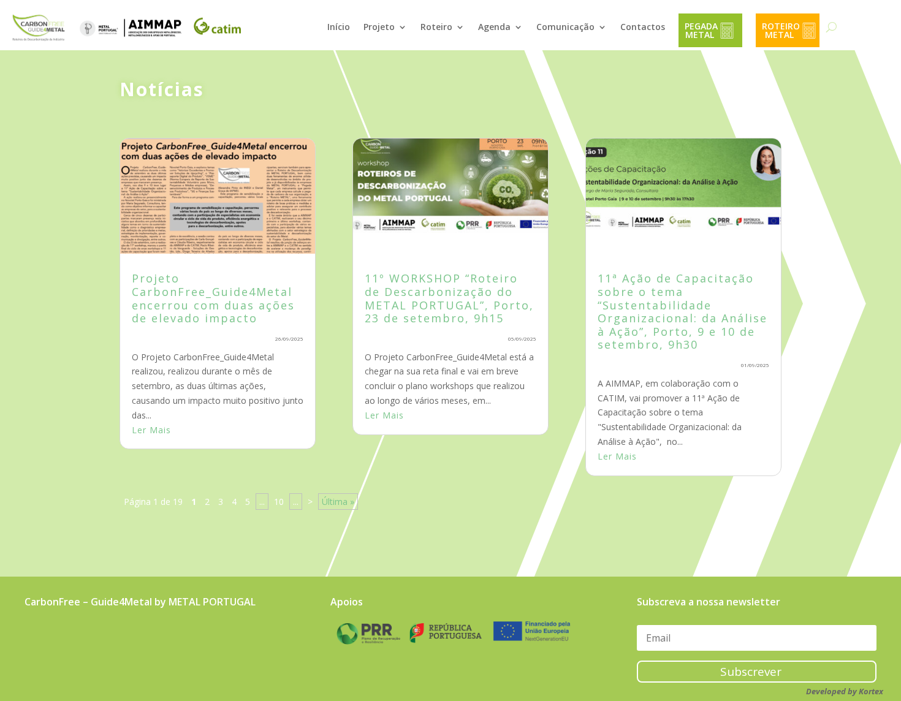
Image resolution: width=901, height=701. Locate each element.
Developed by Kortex (844, 691)
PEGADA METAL (702, 30)
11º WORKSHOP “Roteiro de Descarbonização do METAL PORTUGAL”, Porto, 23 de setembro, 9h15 (449, 298)
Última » (338, 501)
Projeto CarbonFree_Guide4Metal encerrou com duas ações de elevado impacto (213, 298)
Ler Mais (151, 430)
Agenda (494, 26)
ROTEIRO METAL (782, 30)
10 (279, 501)
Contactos (642, 26)
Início (338, 26)
